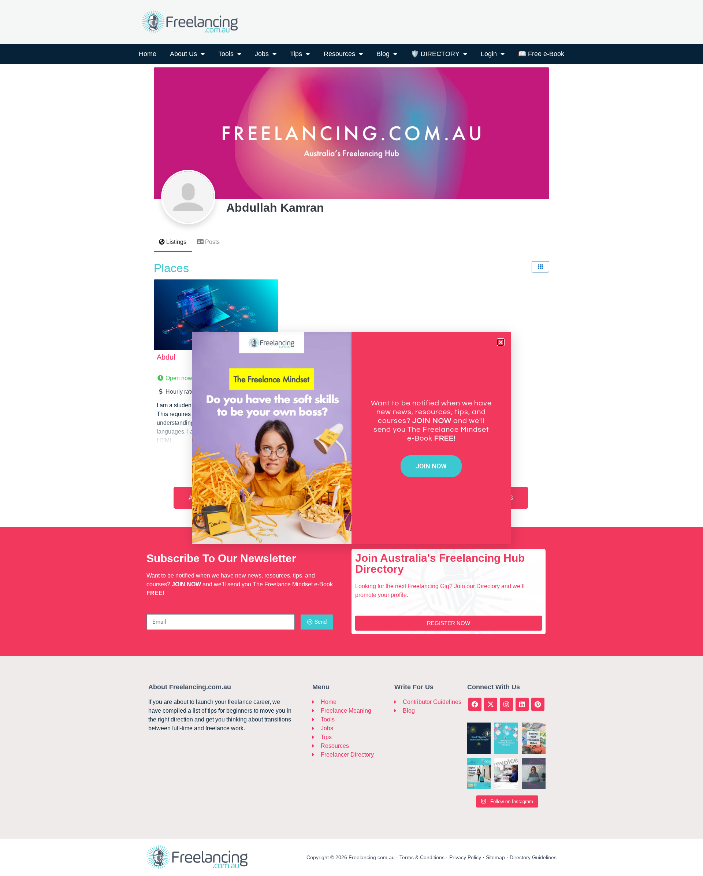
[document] (351, 438)
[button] (500, 342)
